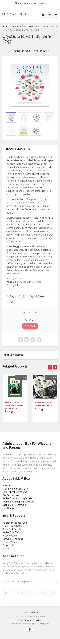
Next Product (41, 50)
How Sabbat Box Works (14, 492)
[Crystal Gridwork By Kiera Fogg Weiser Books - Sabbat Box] (30, 85)
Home (5, 26)
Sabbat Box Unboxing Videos (17, 498)
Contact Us (8, 545)
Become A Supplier (12, 529)
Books (22, 296)
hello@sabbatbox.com (27, 3)
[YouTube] (52, 593)
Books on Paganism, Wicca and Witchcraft (35, 26)
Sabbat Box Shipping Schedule (18, 501)
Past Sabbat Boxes (11, 495)
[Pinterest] (21, 593)
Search (5, 548)
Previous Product (21, 50)
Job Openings (9, 508)
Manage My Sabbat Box (14, 522)
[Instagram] (37, 593)
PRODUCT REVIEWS (14, 355)
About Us (7, 485)
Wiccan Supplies (33, 620)
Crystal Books (37, 296)
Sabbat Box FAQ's (11, 532)
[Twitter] (6, 593)
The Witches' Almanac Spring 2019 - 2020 (14, 406)
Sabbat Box (34, 612)
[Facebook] (14, 593)
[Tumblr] (44, 593)
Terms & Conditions (12, 539)
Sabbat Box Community (14, 505)
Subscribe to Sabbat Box (15, 488)
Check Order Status (12, 526)
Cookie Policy (9, 542)
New (11, 302)
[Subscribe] (53, 581)
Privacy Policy (9, 535)
